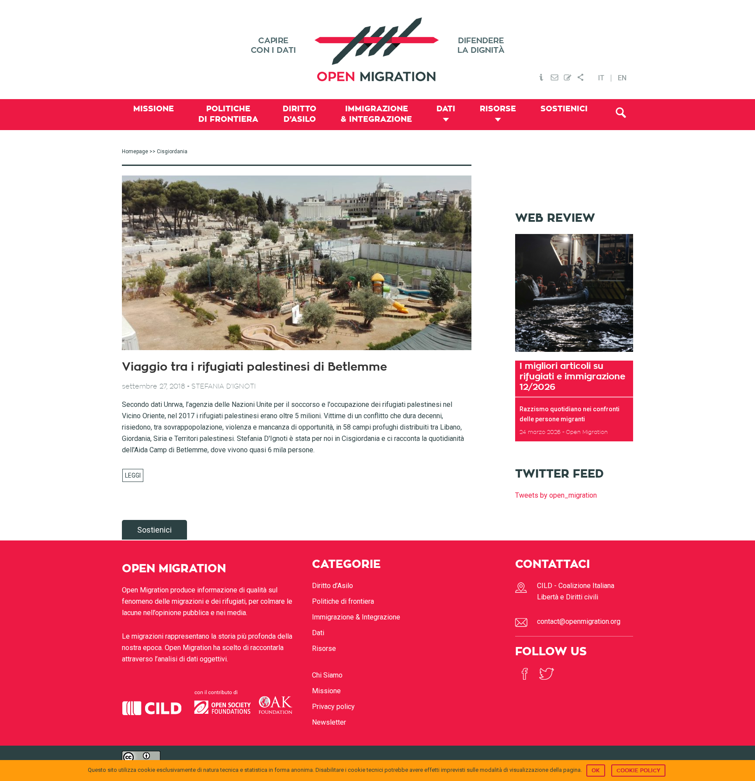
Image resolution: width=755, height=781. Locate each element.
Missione (326, 691)
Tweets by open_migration (556, 495)
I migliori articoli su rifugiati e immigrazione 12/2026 (572, 376)
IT (601, 78)
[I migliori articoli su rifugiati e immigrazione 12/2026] (574, 355)
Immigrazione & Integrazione (356, 617)
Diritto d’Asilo (332, 585)
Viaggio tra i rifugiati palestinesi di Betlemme (254, 367)
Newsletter (329, 722)
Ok (596, 770)
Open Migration (377, 49)
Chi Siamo (327, 675)
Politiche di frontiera (343, 601)
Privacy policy (333, 706)
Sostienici (154, 529)
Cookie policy (638, 770)
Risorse (324, 648)
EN (622, 78)
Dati (318, 633)
